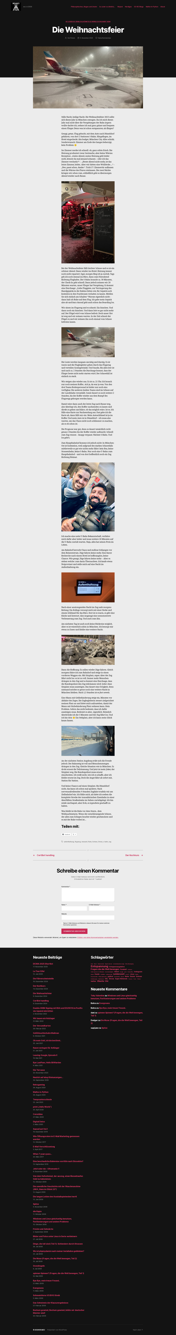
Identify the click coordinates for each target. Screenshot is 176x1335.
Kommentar (65, 887)
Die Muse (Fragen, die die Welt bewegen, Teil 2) (55, 1258)
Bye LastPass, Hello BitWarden (47, 1062)
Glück (116, 972)
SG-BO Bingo (139, 7)
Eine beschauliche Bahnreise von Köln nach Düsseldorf (58, 1161)
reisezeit (84, 842)
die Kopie (37, 1211)
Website (64, 914)
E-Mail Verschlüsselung (44, 1146)
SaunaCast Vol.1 (40, 1129)
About (162, 7)
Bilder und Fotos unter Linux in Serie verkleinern (55, 1236)
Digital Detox (39, 1121)
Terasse (130, 979)
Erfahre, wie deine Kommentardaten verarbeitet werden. (98, 937)
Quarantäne (117, 976)
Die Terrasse (39, 1070)
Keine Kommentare (104, 38)
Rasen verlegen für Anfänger (46, 1048)
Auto (92, 964)
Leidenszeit (118, 974)
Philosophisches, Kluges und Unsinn (84, 7)
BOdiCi (42, 1330)
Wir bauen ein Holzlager (44, 1018)
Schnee (94, 842)
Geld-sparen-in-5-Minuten (97, 971)
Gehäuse (130, 969)
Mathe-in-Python (152, 7)
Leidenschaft (109, 974)
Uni (106, 981)
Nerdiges (128, 7)
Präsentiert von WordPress (57, 1330)
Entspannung (99, 966)
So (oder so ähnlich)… (107, 7)
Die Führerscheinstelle (43, 978)
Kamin (97, 974)
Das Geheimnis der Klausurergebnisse (50, 1303)
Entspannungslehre (117, 967)
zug (110, 842)
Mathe (136, 974)
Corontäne (38, 1114)
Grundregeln (39, 1266)
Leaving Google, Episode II (45, 1055)
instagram (138, 972)
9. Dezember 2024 (86, 38)
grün (125, 971)
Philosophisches (103, 976)
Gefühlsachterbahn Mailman (46, 1033)
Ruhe (90, 842)
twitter (93, 981)
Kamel (92, 974)
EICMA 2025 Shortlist (43, 964)
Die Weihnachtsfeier (42, 993)
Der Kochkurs (39, 986)
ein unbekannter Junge (118, 964)
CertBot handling (41, 1001)
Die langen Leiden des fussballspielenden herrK (55, 1196)
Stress (100, 842)
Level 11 (127, 974)
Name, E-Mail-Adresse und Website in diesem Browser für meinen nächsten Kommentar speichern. (86, 924)
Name (63, 905)
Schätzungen (94, 979)
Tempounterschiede (42, 1099)
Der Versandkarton (42, 1026)
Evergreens (38, 1288)
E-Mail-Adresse (94, 905)
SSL (106, 979)
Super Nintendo (121, 979)
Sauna (132, 976)
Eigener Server (108, 964)
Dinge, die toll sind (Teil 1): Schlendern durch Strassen (58, 1244)
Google (121, 971)
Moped (120, 7)
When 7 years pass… (42, 1154)
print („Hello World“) (42, 1107)
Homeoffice (130, 971)
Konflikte (103, 974)
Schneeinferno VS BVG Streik (46, 1295)
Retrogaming (39, 1085)
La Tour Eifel (38, 971)
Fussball (123, 969)
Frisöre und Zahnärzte (43, 1229)
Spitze (36, 1204)
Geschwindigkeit (109, 971)
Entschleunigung (129, 964)
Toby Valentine (97, 995)
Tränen (139, 979)
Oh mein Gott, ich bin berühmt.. (47, 1040)
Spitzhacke (101, 979)
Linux (132, 974)
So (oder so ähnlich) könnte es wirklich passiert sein (88, 21)
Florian (72, 38)
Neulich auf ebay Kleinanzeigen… (48, 1077)
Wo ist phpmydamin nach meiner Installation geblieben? (58, 1251)
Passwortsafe (94, 976)
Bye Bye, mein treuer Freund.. (46, 1281)
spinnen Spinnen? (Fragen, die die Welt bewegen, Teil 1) (58, 1273)
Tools (134, 979)
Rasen (122, 976)
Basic (95, 964)
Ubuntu (100, 981)
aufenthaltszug (69, 842)
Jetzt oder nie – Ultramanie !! (46, 1169)
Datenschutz (101, 964)
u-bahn (105, 842)
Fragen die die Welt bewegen (105, 969)
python (110, 976)
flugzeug (78, 842)
